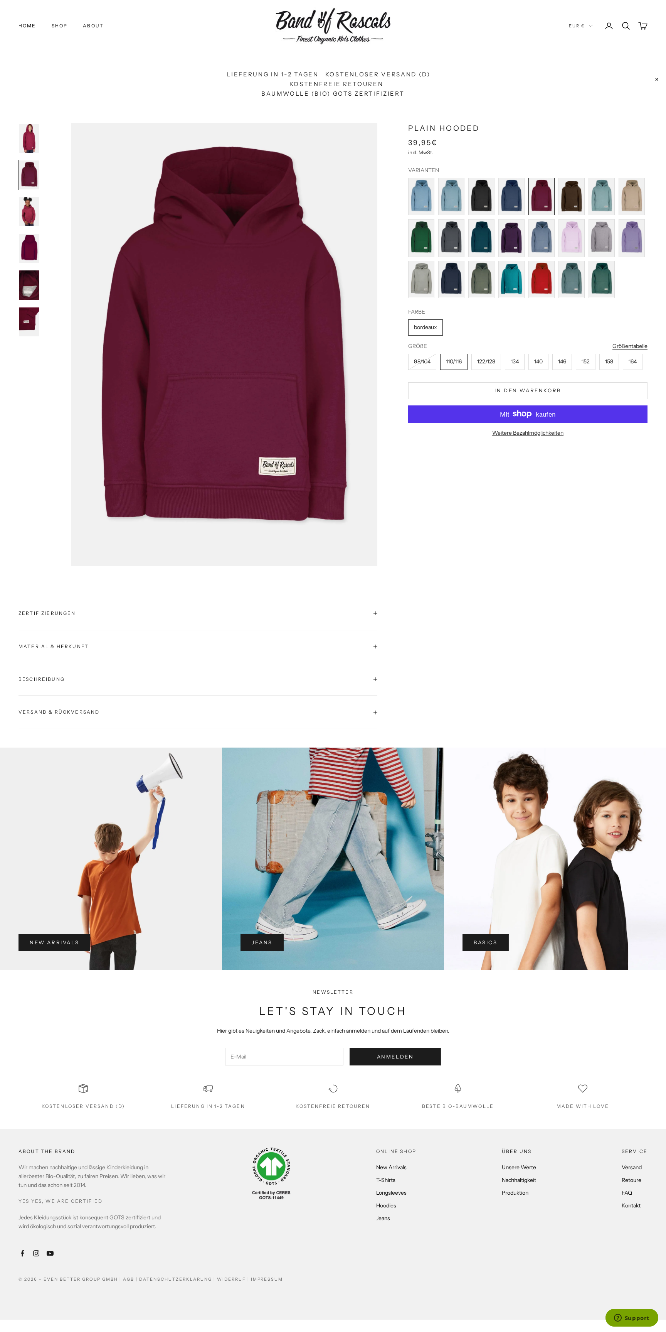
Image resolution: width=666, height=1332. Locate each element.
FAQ (627, 1192)
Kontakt (631, 1205)
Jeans (262, 942)
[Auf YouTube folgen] (50, 1253)
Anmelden (395, 1056)
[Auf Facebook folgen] (22, 1253)
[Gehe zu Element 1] (29, 138)
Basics (486, 942)
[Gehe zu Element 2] (29, 175)
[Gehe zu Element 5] (29, 285)
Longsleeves (391, 1192)
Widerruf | (234, 1279)
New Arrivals (54, 942)
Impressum (267, 1279)
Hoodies (386, 1205)
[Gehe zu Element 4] (29, 248)
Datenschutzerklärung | (178, 1279)
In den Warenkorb (527, 390)
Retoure (631, 1180)
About (93, 26)
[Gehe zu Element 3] (29, 211)
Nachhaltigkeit (519, 1180)
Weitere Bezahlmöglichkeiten (527, 432)
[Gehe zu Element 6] (29, 322)
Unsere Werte (519, 1167)
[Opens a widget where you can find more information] (631, 1318)
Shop (60, 26)
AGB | (131, 1279)
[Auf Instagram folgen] (36, 1253)
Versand (632, 1167)
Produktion (515, 1192)
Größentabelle (630, 345)
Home (27, 26)
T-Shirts (385, 1180)
